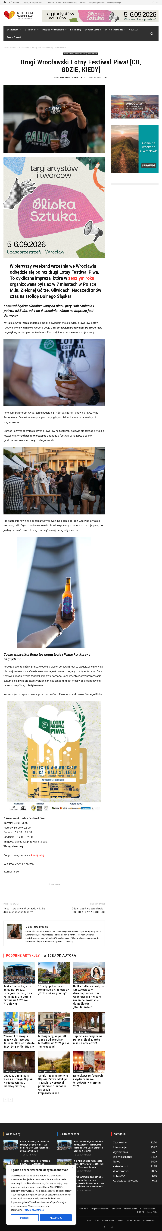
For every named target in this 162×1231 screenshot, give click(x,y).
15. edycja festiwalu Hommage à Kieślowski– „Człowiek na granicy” (53, 989)
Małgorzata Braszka (71, 77)
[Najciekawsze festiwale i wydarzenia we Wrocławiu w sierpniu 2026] (89, 1062)
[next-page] (10, 1100)
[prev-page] (5, 1100)
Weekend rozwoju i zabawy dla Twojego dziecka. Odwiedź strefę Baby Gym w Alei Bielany (19, 1041)
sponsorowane (80, 54)
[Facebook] (153, 2)
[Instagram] (157, 2)
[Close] (73, 1167)
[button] (151, 33)
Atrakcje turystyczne (82, 1032)
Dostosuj (24, 1218)
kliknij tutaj (37, 855)
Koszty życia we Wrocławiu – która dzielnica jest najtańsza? (24, 910)
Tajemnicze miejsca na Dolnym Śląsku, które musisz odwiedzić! (87, 1039)
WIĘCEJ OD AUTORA (60, 955)
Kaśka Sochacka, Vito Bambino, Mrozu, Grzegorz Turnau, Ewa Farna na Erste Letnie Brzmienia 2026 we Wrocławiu (17, 994)
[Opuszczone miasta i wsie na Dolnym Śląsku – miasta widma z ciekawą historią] (19, 1062)
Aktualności (9, 982)
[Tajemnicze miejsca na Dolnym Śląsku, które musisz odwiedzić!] (89, 1023)
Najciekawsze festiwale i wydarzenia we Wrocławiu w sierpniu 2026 (88, 1081)
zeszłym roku (81, 278)
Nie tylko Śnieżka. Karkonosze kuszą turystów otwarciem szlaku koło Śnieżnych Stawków (89, 1164)
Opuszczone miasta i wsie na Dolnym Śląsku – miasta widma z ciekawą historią (18, 1081)
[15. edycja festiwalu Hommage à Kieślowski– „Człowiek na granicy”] (54, 973)
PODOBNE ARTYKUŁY (23, 955)
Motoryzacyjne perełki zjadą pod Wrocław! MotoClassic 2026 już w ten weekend (53, 1041)
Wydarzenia (92, 54)
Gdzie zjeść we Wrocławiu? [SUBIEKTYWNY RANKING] (88, 910)
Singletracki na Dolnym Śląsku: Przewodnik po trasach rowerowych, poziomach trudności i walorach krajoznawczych (53, 1084)
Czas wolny (24, 47)
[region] (41, 1195)
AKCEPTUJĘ (56, 1218)
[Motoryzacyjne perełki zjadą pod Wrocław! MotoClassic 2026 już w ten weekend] (54, 1023)
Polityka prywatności (34, 1210)
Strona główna (9, 47)
